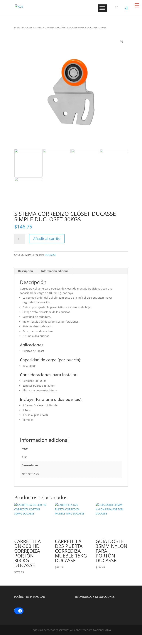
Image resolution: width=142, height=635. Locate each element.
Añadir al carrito (46, 238)
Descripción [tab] (25, 271)
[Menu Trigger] (137, 5)
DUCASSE (27, 27)
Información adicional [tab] (55, 271)
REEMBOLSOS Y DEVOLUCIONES (95, 596)
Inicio (17, 27)
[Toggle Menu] (102, 8)
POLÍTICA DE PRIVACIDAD (29, 596)
